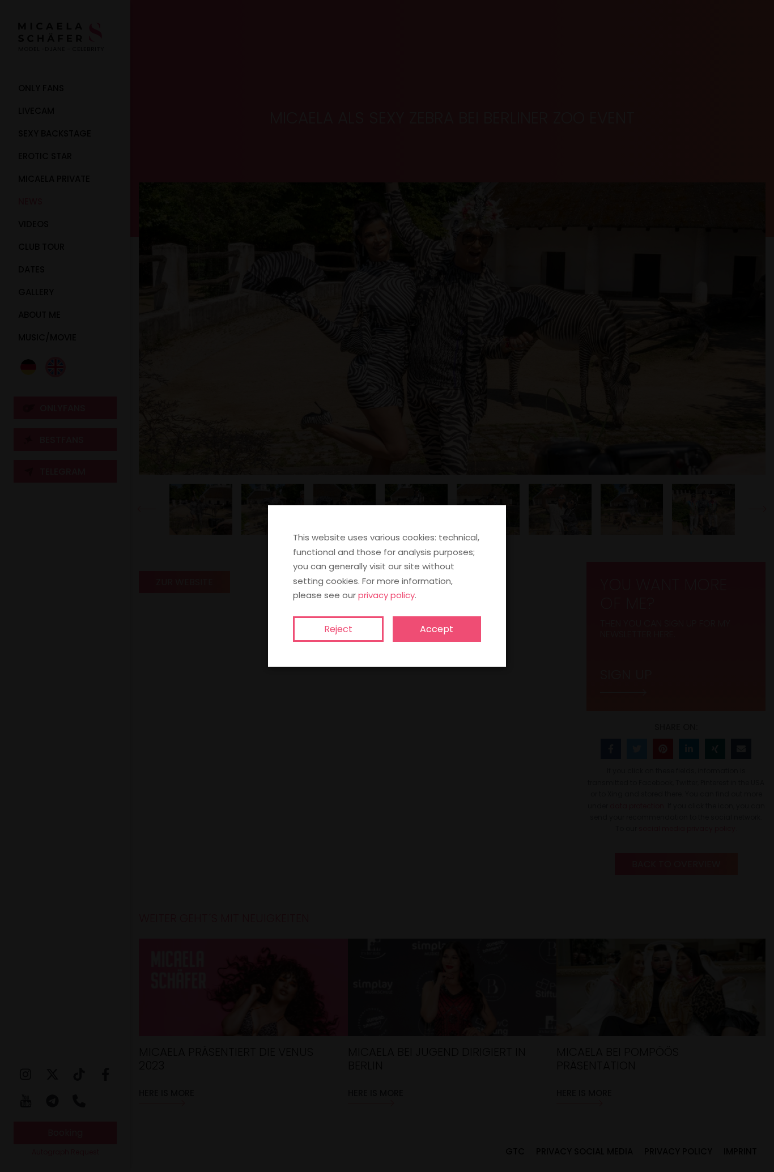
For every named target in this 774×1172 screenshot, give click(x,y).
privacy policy (386, 595)
